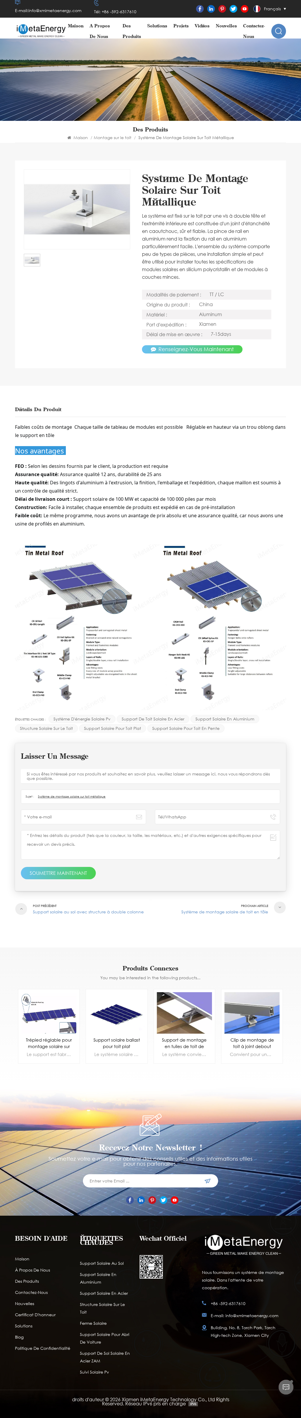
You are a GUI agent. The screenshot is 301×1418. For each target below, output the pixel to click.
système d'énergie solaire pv (82, 719)
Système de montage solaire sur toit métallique (72, 796)
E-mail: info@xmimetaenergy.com (244, 1315)
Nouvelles (226, 25)
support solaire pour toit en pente (186, 728)
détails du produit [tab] (38, 409)
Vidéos (202, 25)
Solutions (157, 25)
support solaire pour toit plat (112, 728)
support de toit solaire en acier (153, 719)
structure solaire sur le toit (46, 728)
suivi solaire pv (94, 1372)
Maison (75, 25)
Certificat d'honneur (35, 1314)
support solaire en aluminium (224, 719)
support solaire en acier (104, 1293)
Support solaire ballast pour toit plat (49, 1043)
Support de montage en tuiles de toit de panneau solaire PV (116, 1043)
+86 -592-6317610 (228, 1303)
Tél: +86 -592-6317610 (115, 11)
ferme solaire (93, 1323)
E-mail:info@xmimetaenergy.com (48, 10)
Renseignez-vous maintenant (196, 349)
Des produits (132, 31)
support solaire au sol (102, 1263)
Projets (181, 25)
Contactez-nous (254, 31)
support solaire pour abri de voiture (104, 1338)
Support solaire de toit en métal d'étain (252, 1043)
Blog (19, 1337)
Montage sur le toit (112, 137)
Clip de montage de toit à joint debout (184, 1043)
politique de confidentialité (42, 1348)
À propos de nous (100, 31)
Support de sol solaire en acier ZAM (105, 1357)
